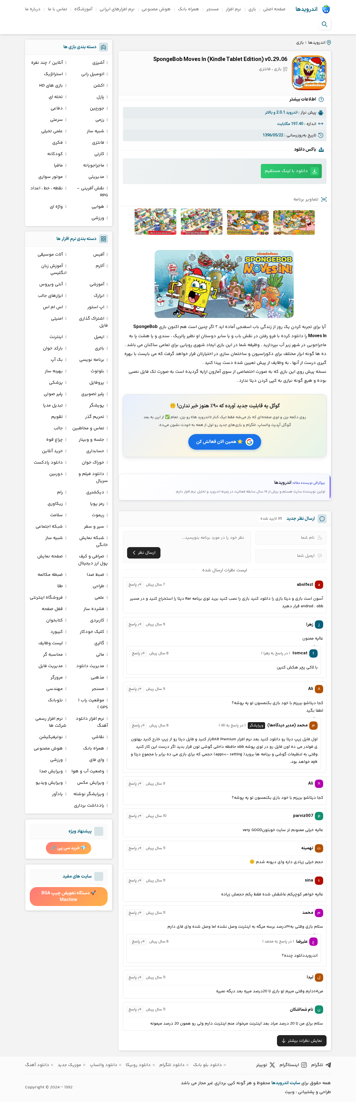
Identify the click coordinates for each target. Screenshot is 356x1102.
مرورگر (57, 677)
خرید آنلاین (52, 451)
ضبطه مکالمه (50, 574)
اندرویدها (306, 9)
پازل (100, 97)
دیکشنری (95, 492)
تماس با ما (57, 9)
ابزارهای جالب (50, 295)
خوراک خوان (93, 462)
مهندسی (54, 688)
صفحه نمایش (50, 556)
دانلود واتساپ (103, 1065)
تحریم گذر (94, 416)
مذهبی (97, 677)
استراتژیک (53, 74)
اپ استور (95, 307)
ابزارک (99, 295)
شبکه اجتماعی (49, 526)
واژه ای (56, 206)
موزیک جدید (69, 1065)
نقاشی (98, 737)
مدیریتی (96, 176)
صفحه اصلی (274, 9)
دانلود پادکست (48, 462)
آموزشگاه (83, 9)
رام (60, 492)
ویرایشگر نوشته (88, 794)
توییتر (261, 1065)
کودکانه (55, 154)
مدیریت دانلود (90, 666)
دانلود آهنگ (37, 1065)
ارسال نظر (146, 553)
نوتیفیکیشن (51, 737)
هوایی (98, 206)
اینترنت (56, 337)
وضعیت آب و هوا (87, 771)
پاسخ (132, 585)
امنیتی (57, 318)
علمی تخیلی (52, 131)
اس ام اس (53, 307)
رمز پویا (97, 503)
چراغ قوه (54, 439)
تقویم (57, 416)
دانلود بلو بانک (207, 1065)
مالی (100, 654)
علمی (99, 597)
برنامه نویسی (91, 359)
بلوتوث (97, 371)
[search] (324, 24)
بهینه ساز (54, 371)
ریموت (98, 515)
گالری (99, 643)
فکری (57, 142)
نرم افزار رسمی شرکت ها (50, 722)
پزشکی (56, 382)
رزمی (99, 119)
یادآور (57, 794)
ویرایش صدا (51, 771)
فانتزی (265, 69)
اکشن (98, 85)
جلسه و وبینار (91, 439)
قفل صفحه (52, 609)
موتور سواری (50, 176)
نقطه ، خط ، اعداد (46, 188)
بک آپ (57, 359)
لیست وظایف (50, 643)
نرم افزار (233, 9)
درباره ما (33, 9)
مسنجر (212, 9)
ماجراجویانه (93, 165)
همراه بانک (188, 9)
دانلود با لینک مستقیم (286, 171)
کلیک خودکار (92, 631)
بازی (252, 9)
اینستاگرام (289, 1065)
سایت (295, 1083)
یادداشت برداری (89, 805)
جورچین (97, 108)
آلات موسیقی (50, 254)
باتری (99, 348)
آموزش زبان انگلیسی (53, 269)
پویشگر (96, 405)
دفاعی (57, 108)
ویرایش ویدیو (49, 782)
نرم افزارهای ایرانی (117, 9)
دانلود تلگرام (172, 1065)
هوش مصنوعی (156, 9)
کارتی (99, 154)
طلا (60, 586)
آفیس (98, 254)
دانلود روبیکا (138, 1065)
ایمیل (99, 337)
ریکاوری (55, 503)
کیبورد (56, 631)
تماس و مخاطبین (88, 428)
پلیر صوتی (53, 394)
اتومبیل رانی (92, 74)
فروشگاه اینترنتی (46, 597)
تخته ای (56, 97)
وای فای (96, 759)
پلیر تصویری (92, 394)
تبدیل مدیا (53, 405)
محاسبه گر (53, 654)
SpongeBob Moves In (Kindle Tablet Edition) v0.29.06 (220, 59)
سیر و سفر (94, 526)
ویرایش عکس (90, 782)
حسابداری (95, 451)
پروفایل (96, 382)
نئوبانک (55, 700)
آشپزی (98, 62)
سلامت (56, 515)
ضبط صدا (95, 574)
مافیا (58, 165)
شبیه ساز (95, 131)
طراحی (98, 586)
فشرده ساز (93, 609)
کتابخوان (54, 620)
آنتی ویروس (51, 284)
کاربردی (97, 620)
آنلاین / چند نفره (47, 62)
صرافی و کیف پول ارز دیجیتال (93, 560)
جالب (58, 428)
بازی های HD (51, 85)
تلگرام (317, 1065)
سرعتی (56, 119)
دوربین (56, 474)
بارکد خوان (53, 348)
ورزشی (98, 218)
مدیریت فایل (50, 666)
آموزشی (97, 284)
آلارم (100, 266)
